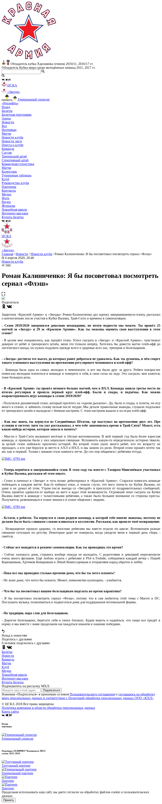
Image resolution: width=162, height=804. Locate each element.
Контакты (9, 190)
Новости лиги (12, 141)
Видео (6, 202)
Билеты (7, 652)
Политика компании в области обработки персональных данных (48, 708)
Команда (8, 659)
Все (4, 126)
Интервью (9, 130)
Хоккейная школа (14, 674)
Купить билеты (13, 682)
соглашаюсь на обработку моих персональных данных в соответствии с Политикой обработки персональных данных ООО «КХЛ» (78, 696)
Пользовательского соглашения (92, 694)
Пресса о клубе (12, 145)
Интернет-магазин (15, 678)
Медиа (6, 671)
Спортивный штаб (15, 160)
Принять (8, 800)
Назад (6, 107)
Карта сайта (10, 711)
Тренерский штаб (14, 156)
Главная (7, 254)
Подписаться (51, 690)
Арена (6, 118)
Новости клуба (12, 137)
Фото (5, 198)
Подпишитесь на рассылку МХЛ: (26, 686)
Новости (22, 254)
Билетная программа (16, 114)
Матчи (6, 133)
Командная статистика (18, 164)
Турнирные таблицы (16, 175)
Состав (7, 152)
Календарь (9, 171)
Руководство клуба (15, 183)
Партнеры (9, 187)
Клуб (5, 667)
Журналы (8, 205)
